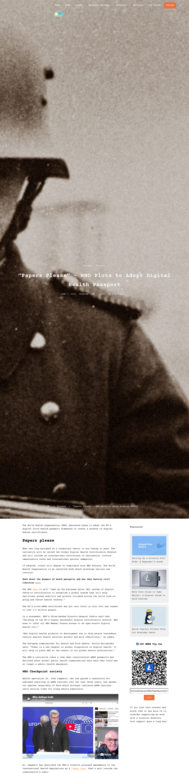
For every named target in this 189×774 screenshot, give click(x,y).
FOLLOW (170, 5)
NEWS (67, 5)
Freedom (87, 266)
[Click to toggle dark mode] (58, 14)
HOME (57, 5)
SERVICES (121, 5)
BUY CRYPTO (154, 5)
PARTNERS (138, 5)
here (37, 583)
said (35, 589)
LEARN (79, 5)
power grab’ (80, 768)
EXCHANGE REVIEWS (99, 5)
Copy (149, 697)
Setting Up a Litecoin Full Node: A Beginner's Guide (148, 560)
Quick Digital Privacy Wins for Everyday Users (148, 631)
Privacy (100, 266)
